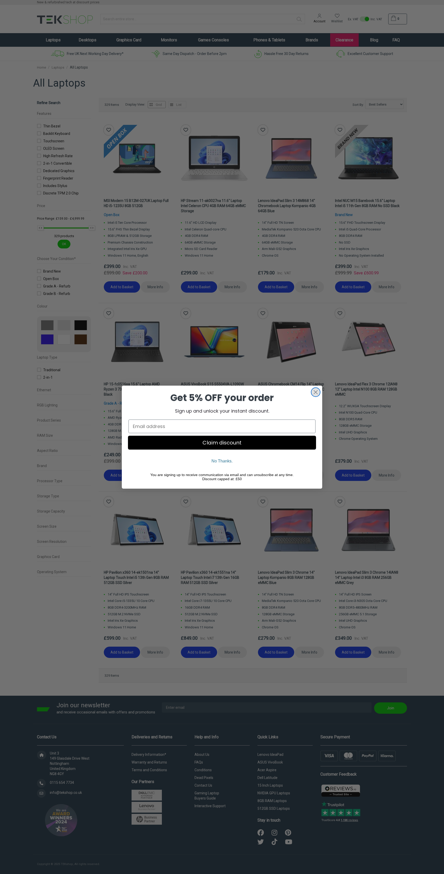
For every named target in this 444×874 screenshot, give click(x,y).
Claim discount (222, 442)
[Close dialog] (315, 392)
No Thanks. (222, 461)
